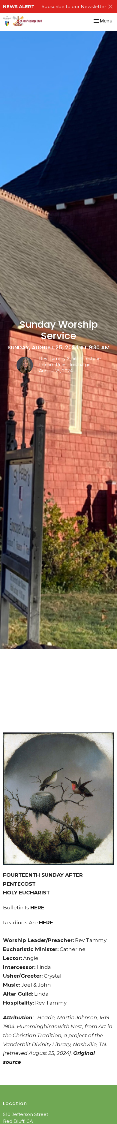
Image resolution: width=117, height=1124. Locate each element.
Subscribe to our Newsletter (74, 6)
